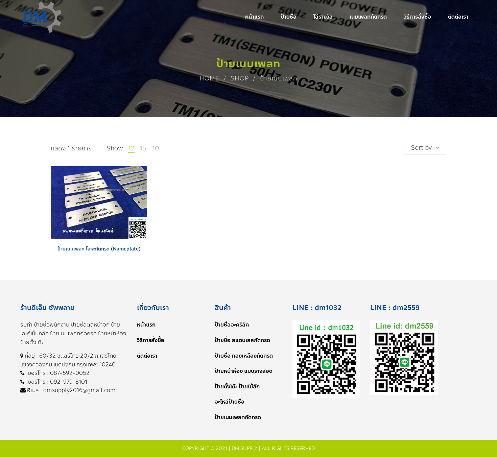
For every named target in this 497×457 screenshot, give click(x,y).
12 (131, 148)
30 (155, 148)
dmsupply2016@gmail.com (79, 390)
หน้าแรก (146, 324)
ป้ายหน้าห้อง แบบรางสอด (244, 371)
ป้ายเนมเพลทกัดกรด (238, 417)
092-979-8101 (68, 382)
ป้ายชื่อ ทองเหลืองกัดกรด (244, 356)
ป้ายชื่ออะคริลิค (232, 324)
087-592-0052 (70, 373)
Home (209, 78)
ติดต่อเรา (147, 356)
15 (143, 148)
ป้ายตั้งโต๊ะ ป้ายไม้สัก (237, 386)
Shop (240, 78)
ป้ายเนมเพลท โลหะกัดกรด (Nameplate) (99, 248)
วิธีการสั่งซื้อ (150, 340)
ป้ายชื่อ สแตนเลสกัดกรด (242, 340)
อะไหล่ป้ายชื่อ (229, 402)
